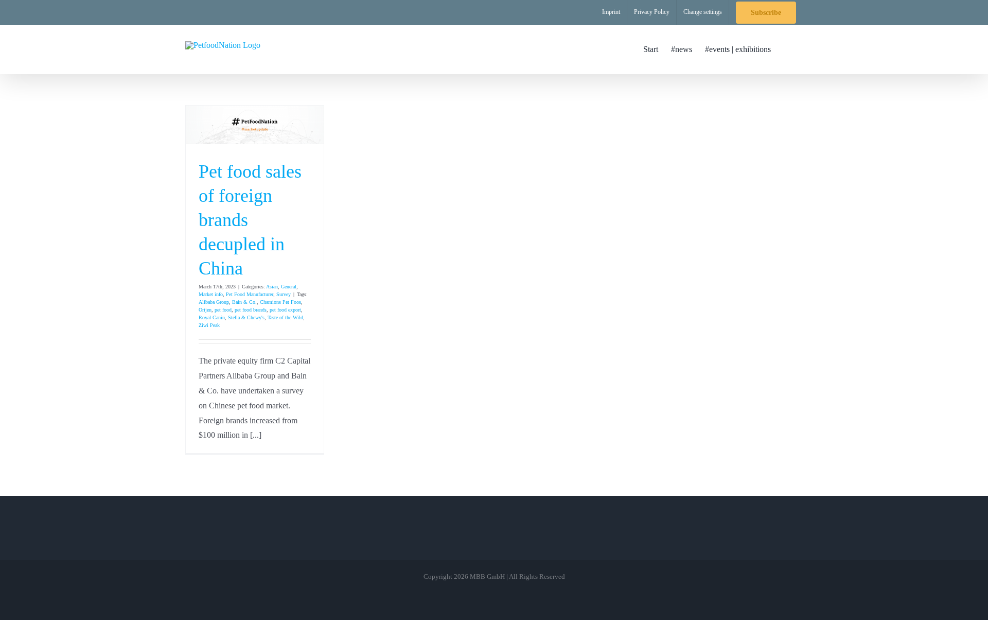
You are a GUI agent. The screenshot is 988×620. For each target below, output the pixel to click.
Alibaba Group (214, 302)
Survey (283, 294)
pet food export (285, 310)
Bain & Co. (244, 302)
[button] (787, 49)
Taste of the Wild (285, 317)
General (288, 286)
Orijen (205, 310)
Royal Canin (212, 317)
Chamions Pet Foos (280, 302)
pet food (223, 310)
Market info (211, 294)
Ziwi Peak (209, 325)
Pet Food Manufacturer (249, 294)
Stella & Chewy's (246, 317)
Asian (272, 286)
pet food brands (251, 310)
